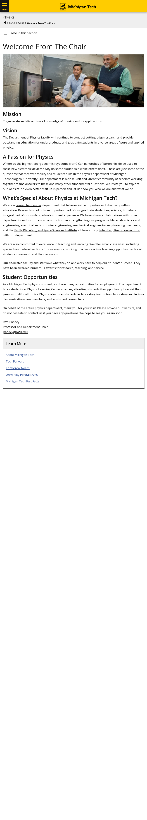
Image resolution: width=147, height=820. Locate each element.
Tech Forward (15, 361)
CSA (11, 22)
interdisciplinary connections (119, 230)
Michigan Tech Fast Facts (22, 381)
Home (4, 23)
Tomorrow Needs (18, 368)
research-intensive (28, 205)
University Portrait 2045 (22, 375)
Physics (8, 17)
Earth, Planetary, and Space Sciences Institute (45, 230)
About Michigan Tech (20, 355)
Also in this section (24, 33)
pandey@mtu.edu (15, 332)
